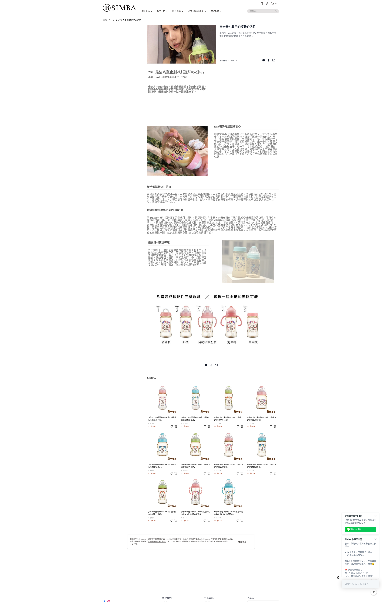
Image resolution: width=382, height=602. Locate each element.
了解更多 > (134, 544)
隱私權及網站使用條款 (157, 542)
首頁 (105, 20)
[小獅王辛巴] (119, 8)
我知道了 (242, 542)
